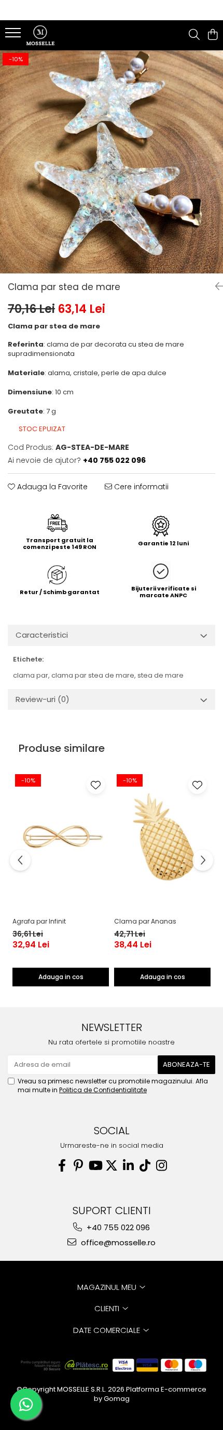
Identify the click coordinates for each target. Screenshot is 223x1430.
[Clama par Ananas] (162, 837)
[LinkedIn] (128, 1166)
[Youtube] (95, 1166)
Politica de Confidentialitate (103, 1089)
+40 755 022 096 (117, 1227)
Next (214, 172)
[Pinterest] (78, 1166)
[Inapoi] (215, 286)
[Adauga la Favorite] (96, 785)
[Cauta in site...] (194, 35)
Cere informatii (140, 487)
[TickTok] (144, 1166)
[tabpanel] (111, 161)
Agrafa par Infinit (39, 921)
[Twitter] (111, 1166)
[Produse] (14, 36)
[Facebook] (61, 1166)
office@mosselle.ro (117, 1242)
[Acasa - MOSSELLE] (67, 35)
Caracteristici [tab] (42, 634)
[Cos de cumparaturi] (212, 35)
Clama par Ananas (145, 921)
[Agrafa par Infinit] (60, 837)
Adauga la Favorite (51, 487)
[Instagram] (161, 1166)
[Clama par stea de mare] (111, 161)
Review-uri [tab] (42, 699)
